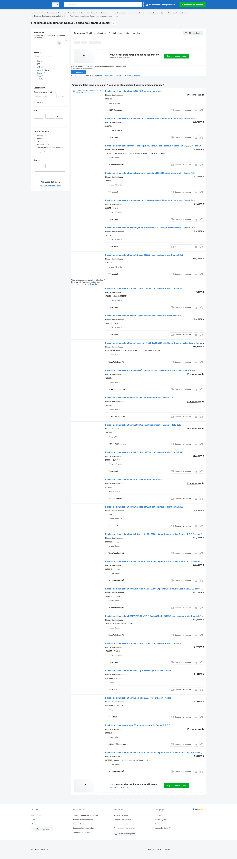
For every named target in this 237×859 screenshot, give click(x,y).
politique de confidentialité (109, 75)
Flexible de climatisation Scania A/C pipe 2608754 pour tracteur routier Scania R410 (144, 316)
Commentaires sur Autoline (83, 828)
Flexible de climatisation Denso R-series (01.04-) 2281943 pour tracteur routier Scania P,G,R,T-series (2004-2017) (157, 146)
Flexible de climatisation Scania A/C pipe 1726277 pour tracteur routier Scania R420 (144, 643)
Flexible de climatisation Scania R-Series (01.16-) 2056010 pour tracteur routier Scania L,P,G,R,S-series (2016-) (156, 534)
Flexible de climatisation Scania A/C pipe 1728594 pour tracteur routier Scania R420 (144, 288)
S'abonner (79, 72)
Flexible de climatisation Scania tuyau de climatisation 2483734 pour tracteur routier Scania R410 (150, 118)
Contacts (34, 824)
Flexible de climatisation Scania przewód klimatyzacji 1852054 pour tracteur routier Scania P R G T (151, 370)
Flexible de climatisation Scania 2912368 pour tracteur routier (133, 480)
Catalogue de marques (81, 832)
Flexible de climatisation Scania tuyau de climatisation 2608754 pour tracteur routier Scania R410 (150, 200)
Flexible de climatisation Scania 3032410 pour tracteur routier (133, 91)
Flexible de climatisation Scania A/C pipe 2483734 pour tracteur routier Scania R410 (144, 255)
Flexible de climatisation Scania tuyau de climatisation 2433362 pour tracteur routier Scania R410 (150, 228)
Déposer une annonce (176, 56)
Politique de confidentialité (83, 820)
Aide (33, 820)
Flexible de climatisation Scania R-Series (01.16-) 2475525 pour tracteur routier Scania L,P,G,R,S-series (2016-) (156, 753)
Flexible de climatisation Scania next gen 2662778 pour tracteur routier (138, 698)
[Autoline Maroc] (40, 5)
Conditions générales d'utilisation (85, 815)
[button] (196, 110)
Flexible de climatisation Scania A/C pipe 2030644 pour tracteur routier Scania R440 (144, 452)
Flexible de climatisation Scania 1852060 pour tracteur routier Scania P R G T (141, 398)
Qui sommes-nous (38, 815)
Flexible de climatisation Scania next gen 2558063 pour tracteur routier (138, 671)
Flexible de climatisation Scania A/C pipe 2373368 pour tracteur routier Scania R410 (144, 507)
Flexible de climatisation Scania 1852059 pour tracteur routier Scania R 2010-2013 (143, 425)
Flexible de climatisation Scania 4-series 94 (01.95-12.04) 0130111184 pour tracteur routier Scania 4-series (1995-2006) (159, 343)
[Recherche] (66, 4)
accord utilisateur (133, 75)
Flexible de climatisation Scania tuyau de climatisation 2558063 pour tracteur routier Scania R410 (150, 173)
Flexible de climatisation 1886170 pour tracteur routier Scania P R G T (137, 725)
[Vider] (66, 40)
